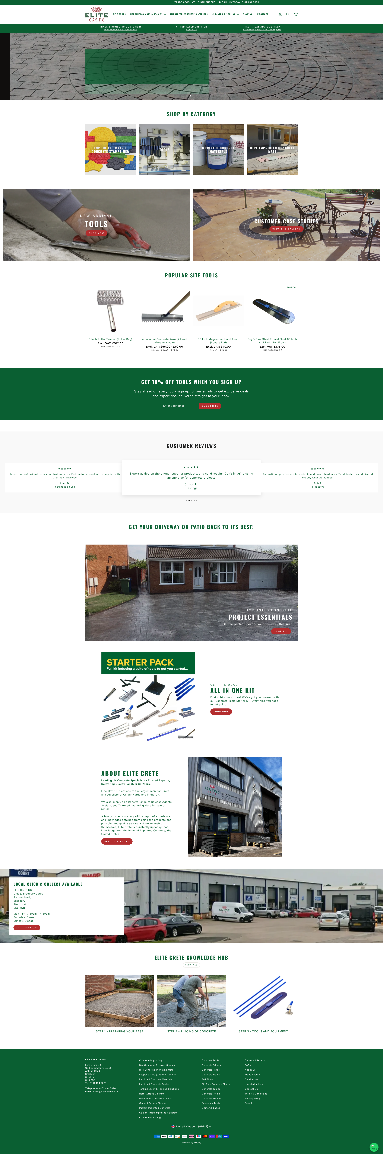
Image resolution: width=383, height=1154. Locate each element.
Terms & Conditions (256, 1093)
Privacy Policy (253, 1098)
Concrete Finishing (150, 1117)
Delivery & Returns (255, 1060)
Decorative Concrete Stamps (155, 1098)
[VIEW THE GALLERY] (286, 225)
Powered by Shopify (191, 1142)
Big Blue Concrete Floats (216, 1084)
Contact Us (251, 1089)
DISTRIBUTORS (206, 2)
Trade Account (253, 1074)
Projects (262, 14)
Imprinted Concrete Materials (189, 14)
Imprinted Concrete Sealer (154, 1084)
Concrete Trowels (212, 1098)
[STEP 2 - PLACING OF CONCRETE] (191, 1001)
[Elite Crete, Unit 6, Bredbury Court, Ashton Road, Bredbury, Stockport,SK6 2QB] (191, 906)
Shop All (281, 631)
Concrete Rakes (211, 1069)
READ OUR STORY (116, 841)
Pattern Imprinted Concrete (154, 1108)
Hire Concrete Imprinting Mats (156, 1069)
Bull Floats (208, 1079)
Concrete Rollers (211, 1093)
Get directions (27, 927)
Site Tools (119, 14)
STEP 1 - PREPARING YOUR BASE (119, 1031)
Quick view (111, 332)
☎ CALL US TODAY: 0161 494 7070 (238, 2)
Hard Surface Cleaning (152, 1093)
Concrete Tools (210, 1060)
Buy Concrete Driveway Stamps (157, 1065)
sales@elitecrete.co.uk (106, 1091)
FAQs (248, 1065)
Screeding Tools (211, 1103)
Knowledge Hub (254, 1084)
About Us (250, 1069)
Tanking (248, 14)
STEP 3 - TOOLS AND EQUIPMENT (263, 1031)
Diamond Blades (211, 1108)
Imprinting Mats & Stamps (147, 14)
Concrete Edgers (211, 1065)
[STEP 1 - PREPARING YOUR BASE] (119, 1001)
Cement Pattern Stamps (152, 1103)
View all (191, 965)
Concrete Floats (211, 1074)
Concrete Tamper (211, 1089)
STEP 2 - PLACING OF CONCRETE (191, 1031)
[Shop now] (96, 225)
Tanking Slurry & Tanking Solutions (159, 1089)
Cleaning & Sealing (224, 14)
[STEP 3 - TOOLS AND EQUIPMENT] (263, 1001)
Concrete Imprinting (150, 1060)
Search (249, 1103)
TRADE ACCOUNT (184, 2)
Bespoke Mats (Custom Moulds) (157, 1074)
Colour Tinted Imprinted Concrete (158, 1112)
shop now (221, 711)
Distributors (251, 1079)
